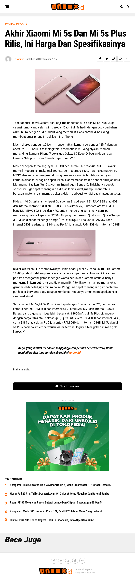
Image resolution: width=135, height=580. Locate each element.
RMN (94, 573)
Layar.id (88, 569)
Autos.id (79, 569)
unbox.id (75, 352)
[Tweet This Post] (107, 59)
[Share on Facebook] (100, 59)
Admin (20, 59)
